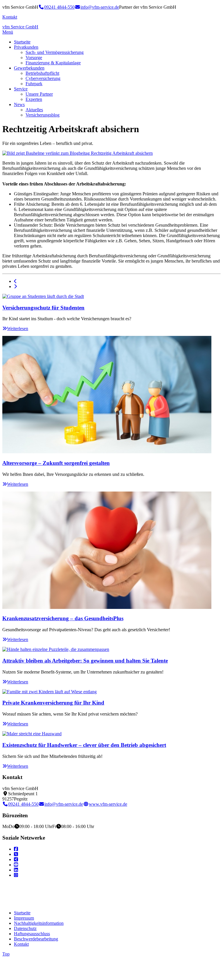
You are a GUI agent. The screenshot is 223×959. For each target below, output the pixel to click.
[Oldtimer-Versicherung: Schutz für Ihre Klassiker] (15, 286)
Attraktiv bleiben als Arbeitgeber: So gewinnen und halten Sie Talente (85, 661)
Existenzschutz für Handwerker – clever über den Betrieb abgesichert (84, 745)
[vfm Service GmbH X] (16, 854)
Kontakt (9, 16)
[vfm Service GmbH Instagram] (16, 875)
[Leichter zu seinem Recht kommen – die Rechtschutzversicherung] (15, 281)
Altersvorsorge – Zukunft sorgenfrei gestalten (56, 463)
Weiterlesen (17, 328)
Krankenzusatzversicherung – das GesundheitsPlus (62, 618)
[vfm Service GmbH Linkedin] (16, 869)
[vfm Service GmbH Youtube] (16, 864)
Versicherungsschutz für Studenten (43, 308)
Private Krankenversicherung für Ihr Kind (53, 703)
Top (6, 953)
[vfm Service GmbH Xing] (16, 859)
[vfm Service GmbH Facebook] (16, 849)
